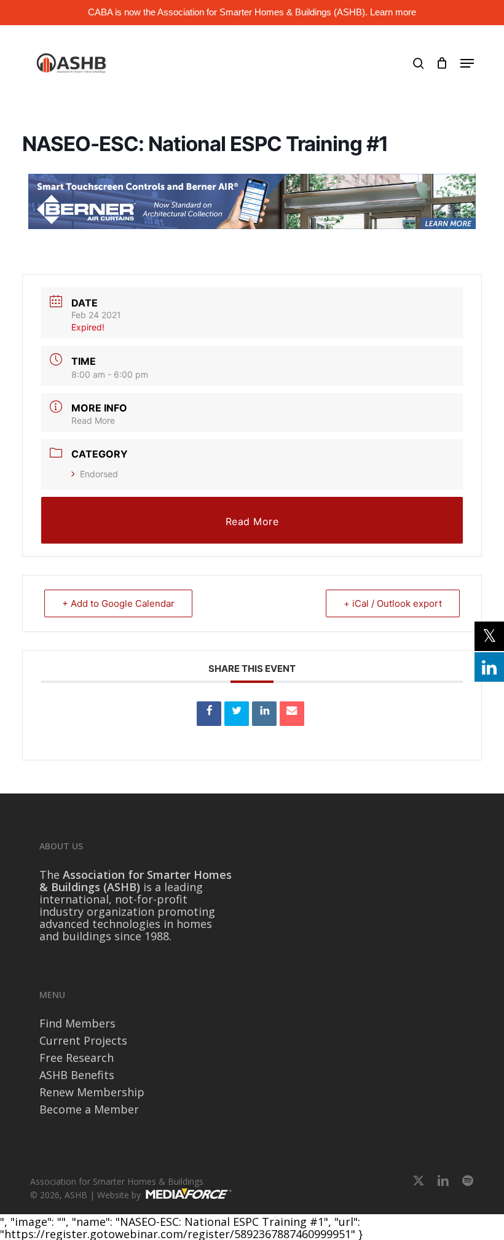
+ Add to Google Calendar (118, 603)
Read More (93, 420)
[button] (467, 63)
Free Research (76, 1057)
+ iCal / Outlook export (393, 603)
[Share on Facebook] (209, 713)
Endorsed (99, 474)
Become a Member (89, 1109)
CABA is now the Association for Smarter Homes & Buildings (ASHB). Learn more (252, 12)
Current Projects (83, 1040)
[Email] (292, 713)
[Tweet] (236, 713)
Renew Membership (91, 1092)
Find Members (77, 1023)
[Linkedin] (264, 713)
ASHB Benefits (76, 1075)
